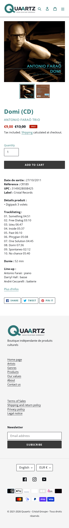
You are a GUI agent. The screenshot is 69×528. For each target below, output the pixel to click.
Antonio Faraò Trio (22, 120)
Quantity (9, 145)
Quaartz (25, 511)
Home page (14, 359)
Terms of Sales (16, 401)
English (24, 467)
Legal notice (14, 413)
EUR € (43, 467)
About (11, 380)
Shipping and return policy (24, 405)
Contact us (14, 384)
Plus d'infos (11, 289)
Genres (11, 368)
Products (13, 372)
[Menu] (63, 8)
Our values (14, 376)
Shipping (27, 132)
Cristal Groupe (40, 511)
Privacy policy (16, 409)
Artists (11, 363)
